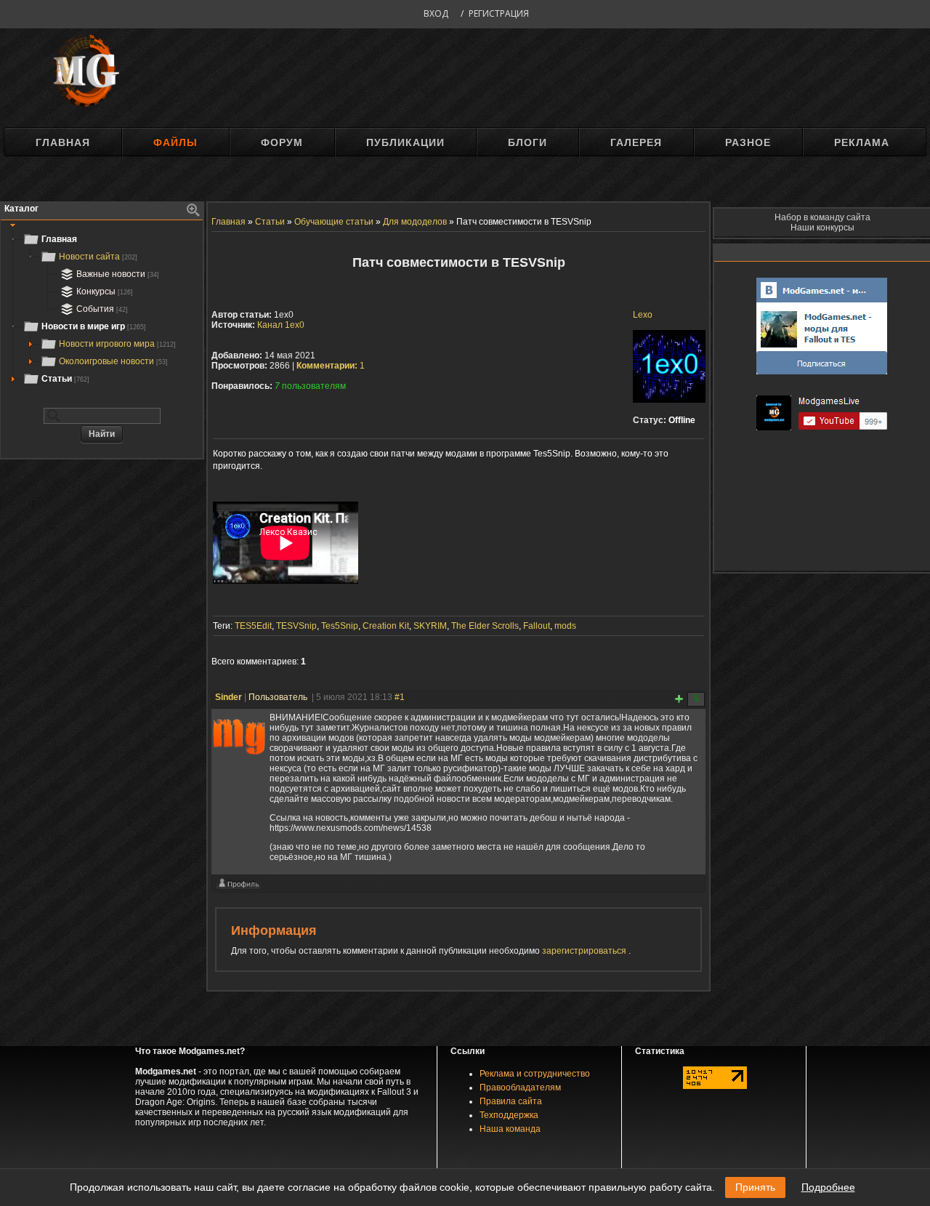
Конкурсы (104, 291)
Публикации (405, 142)
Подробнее (828, 1187)
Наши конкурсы (822, 227)
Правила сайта (511, 1101)
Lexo (642, 315)
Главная (63, 142)
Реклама (861, 142)
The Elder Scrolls (485, 626)
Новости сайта (98, 257)
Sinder (228, 697)
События (102, 309)
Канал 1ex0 (280, 325)
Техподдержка (509, 1115)
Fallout (536, 626)
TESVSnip (296, 626)
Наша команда (510, 1129)
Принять (755, 1187)
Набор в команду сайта (822, 217)
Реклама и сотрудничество (535, 1074)
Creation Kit (386, 626)
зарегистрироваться (585, 951)
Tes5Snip (339, 626)
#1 (400, 697)
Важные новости (117, 274)
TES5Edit (253, 626)
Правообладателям (520, 1087)
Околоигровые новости (113, 361)
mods (565, 626)
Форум (282, 142)
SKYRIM (430, 626)
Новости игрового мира (117, 344)
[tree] (101, 308)
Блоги (527, 142)
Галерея (636, 142)
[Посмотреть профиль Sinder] (238, 887)
